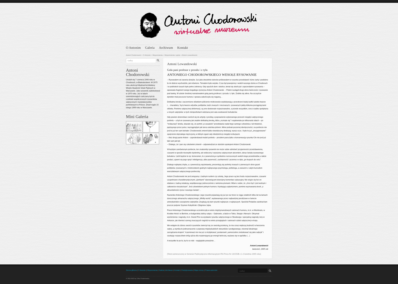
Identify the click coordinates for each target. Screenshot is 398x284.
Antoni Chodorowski (133, 55)
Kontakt (182, 48)
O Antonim (133, 48)
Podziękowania (187, 270)
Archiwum (166, 48)
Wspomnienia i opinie (172, 55)
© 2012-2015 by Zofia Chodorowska (137, 278)
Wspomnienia (158, 55)
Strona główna (131, 270)
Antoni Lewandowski (189, 55)
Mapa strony (199, 270)
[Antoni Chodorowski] (199, 23)
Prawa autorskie (211, 270)
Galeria (150, 48)
